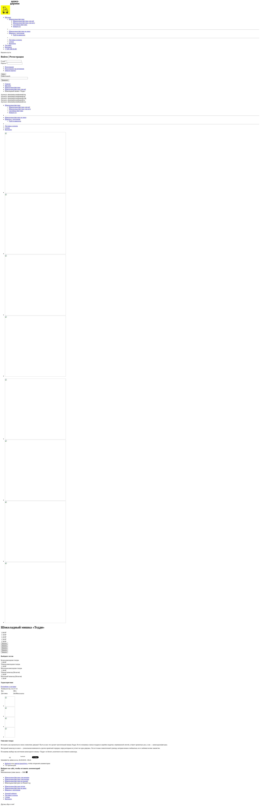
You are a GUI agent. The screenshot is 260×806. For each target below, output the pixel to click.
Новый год (17, 26)
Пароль (4, 63)
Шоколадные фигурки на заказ (19, 31)
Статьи (11, 42)
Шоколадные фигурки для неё (23, 21)
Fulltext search (5, 76)
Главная (7, 84)
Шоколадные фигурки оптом (15, 786)
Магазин (8, 17)
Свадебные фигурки (20, 25)
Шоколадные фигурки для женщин (17, 777)
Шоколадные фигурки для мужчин (17, 779)
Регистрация (9, 67)
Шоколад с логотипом (16, 33)
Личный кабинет (11, 793)
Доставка (8, 45)
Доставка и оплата (15, 40)
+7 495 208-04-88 (11, 49)
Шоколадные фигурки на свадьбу (16, 781)
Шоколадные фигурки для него (24, 23)
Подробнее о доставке (8, 686)
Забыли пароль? (10, 70)
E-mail (3, 61)
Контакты (12, 43)
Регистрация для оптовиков (14, 69)
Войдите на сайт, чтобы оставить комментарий (20, 768)
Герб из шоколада (19, 35)
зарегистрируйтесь (20, 763)
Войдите (8, 763)
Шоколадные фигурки (16, 19)
